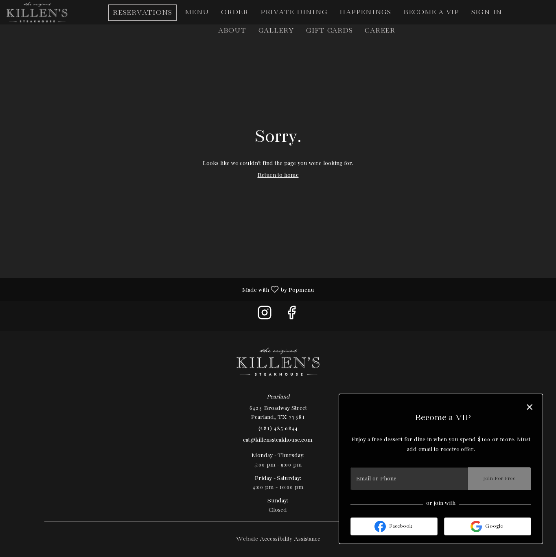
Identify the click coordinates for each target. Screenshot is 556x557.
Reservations (142, 13)
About (232, 31)
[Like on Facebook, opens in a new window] (291, 316)
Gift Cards (329, 31)
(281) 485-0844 (278, 428)
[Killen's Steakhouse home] (43, 12)
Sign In (486, 12)
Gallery (276, 31)
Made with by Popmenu (160, 289)
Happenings (365, 12)
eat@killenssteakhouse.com (278, 440)
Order (234, 12)
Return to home (278, 175)
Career (380, 31)
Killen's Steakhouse (278, 361)
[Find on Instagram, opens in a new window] (264, 316)
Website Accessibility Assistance (278, 539)
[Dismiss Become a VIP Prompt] (529, 407)
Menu (197, 12)
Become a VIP (431, 12)
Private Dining (294, 12)
